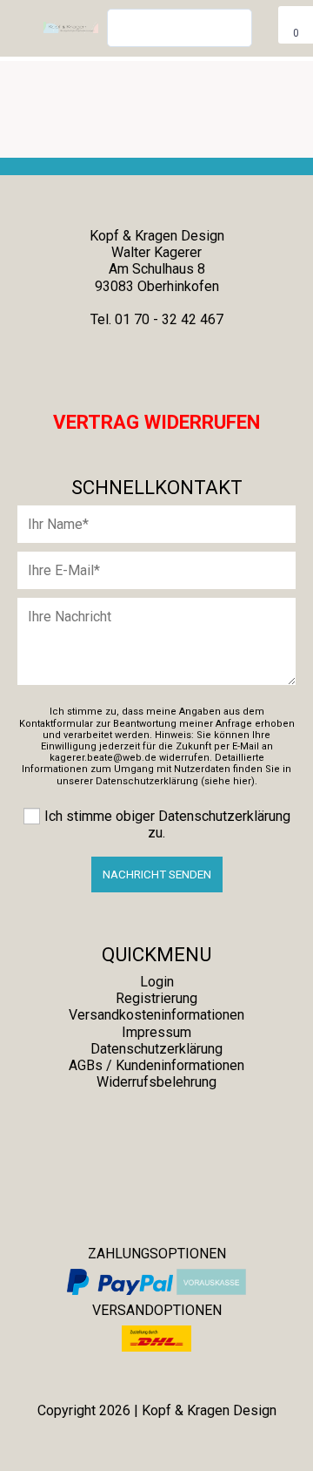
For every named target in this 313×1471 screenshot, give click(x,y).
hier (242, 781)
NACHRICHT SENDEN (157, 874)
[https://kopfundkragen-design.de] (188, 1125)
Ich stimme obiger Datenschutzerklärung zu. (167, 824)
